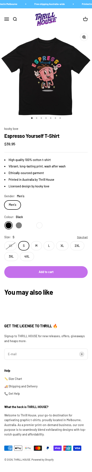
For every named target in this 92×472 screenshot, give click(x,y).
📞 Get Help (12, 393)
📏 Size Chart (13, 379)
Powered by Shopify (42, 459)
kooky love (11, 129)
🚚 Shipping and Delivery (21, 386)
